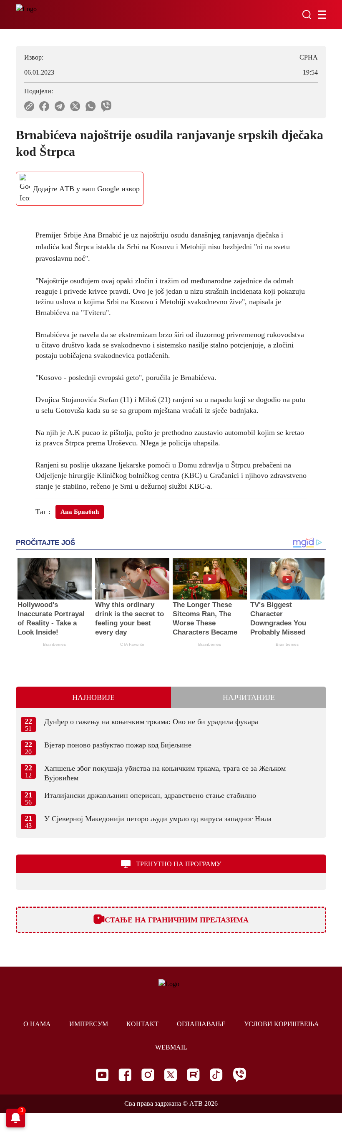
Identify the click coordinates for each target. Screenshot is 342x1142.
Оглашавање (201, 1023)
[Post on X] (75, 106)
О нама (37, 1023)
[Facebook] (124, 1074)
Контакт (142, 1023)
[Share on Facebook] (44, 106)
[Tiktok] (216, 1074)
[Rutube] (193, 1074)
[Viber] (239, 1074)
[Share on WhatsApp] (91, 106)
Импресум (88, 1023)
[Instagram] (147, 1074)
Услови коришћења (281, 1023)
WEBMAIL (171, 1047)
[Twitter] (170, 1074)
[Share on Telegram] (60, 106)
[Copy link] (29, 106)
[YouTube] (102, 1075)
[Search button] (306, 14)
